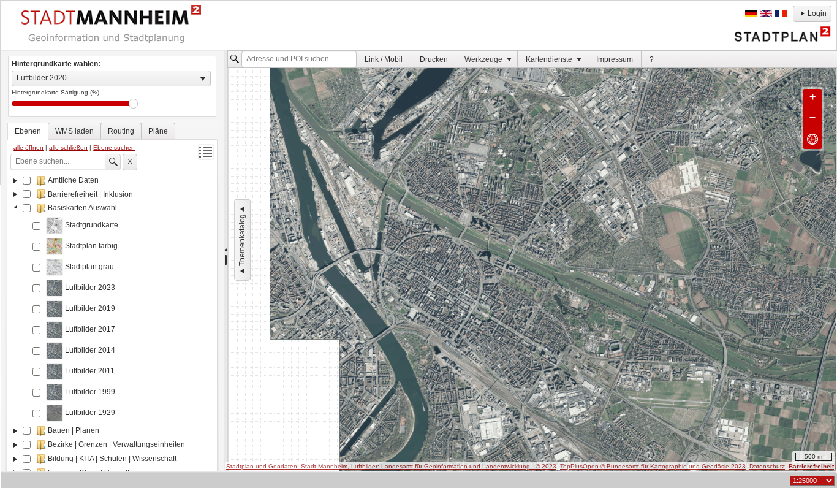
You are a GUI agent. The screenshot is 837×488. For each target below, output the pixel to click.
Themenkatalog (242, 240)
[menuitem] (384, 59)
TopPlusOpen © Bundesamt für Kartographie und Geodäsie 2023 (653, 466)
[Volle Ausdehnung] (812, 139)
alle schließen (68, 147)
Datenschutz (767, 466)
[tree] (112, 324)
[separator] (226, 261)
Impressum (614, 59)
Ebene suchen (114, 147)
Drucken (434, 59)
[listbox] (111, 78)
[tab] (27, 131)
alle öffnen (28, 147)
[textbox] (299, 59)
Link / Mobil (384, 59)
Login (817, 13)
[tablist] (112, 301)
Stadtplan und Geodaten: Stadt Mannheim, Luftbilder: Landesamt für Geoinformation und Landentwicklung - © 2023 (391, 466)
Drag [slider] (133, 104)
